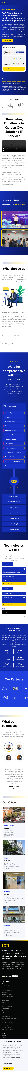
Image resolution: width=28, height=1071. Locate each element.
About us (4, 1024)
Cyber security (6, 989)
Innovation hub (6, 1034)
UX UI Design (8, 408)
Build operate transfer (7, 995)
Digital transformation (7, 1000)
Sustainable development (8, 1031)
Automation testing (7, 983)
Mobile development (7, 975)
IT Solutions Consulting (11, 430)
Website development (7, 973)
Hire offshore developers (8, 1012)
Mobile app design (6, 1010)
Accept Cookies (8, 1068)
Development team (7, 981)
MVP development (6, 1016)
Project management (7, 979)
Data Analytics (9, 443)
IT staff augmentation (7, 1014)
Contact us (5, 1029)
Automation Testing (10, 412)
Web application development (10, 1008)
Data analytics (5, 991)
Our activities (5, 1037)
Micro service (5, 998)
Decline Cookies (8, 1063)
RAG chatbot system (7, 1018)
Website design (6, 1005)
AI (5, 456)
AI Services (5, 1002)
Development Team (10, 426)
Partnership (5, 1039)
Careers (4, 1027)
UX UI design (5, 977)
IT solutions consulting (8, 985)
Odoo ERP (19, 443)
